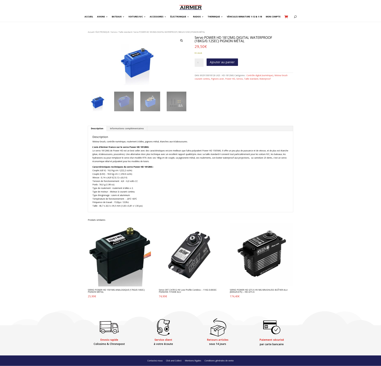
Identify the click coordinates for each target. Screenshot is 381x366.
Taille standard (125, 32)
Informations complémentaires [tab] (127, 128)
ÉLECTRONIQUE (178, 17)
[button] (181, 40)
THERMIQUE (214, 17)
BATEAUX (117, 17)
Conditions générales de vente (219, 361)
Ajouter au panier (222, 62)
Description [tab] (97, 128)
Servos (114, 32)
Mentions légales (193, 361)
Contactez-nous (155, 361)
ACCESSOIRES (156, 17)
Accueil (91, 32)
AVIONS (101, 17)
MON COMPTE (273, 17)
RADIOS (197, 17)
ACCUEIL (89, 17)
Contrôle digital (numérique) (259, 75)
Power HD (230, 78)
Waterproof (265, 78)
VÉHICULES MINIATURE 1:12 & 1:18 (244, 17)
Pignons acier (217, 78)
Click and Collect (174, 361)
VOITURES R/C (135, 17)
